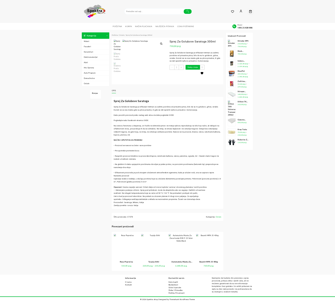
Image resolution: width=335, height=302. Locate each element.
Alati (86, 62)
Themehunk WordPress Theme (182, 299)
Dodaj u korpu (193, 67)
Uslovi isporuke (175, 287)
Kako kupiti (173, 282)
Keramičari (88, 52)
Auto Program (90, 73)
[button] (161, 43)
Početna (115, 35)
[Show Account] (240, 11)
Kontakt (128, 285)
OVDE (171, 115)
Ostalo (86, 83)
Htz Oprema (89, 68)
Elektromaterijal (90, 57)
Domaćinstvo (89, 78)
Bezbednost (173, 285)
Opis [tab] (114, 90)
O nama (128, 282)
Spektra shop (152, 299)
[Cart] (250, 11)
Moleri (86, 41)
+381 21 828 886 (245, 28)
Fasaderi (87, 46)
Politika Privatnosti (177, 293)
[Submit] (188, 11)
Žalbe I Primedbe (176, 290)
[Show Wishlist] (234, 11)
